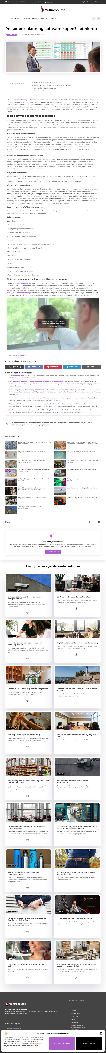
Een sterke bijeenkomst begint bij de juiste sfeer (76, 735)
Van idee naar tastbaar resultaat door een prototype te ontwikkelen (81, 452)
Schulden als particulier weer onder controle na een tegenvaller (34, 470)
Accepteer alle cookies (62, 1043)
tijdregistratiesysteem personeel (24, 425)
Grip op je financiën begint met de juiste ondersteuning (26, 827)
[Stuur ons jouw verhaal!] (53, 535)
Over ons (35, 18)
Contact (54, 18)
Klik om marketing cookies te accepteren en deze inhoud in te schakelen (53, 323)
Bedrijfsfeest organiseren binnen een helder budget (82, 479)
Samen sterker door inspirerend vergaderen (28, 689)
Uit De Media (16, 18)
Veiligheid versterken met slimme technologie (72, 781)
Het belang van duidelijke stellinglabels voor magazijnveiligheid (28, 781)
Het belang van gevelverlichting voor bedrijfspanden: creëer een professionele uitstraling (43, 390)
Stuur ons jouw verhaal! (53, 542)
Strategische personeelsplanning (69, 423)
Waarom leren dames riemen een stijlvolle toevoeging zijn (76, 873)
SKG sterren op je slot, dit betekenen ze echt (81, 469)
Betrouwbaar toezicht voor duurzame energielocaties (30, 507)
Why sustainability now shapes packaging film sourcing (82, 461)
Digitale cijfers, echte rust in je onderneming (77, 643)
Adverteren (74, 1022)
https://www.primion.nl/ (16, 355)
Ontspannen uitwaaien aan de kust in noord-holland (77, 690)
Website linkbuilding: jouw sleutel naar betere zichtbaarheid (78, 1027)
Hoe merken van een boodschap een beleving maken (25, 644)
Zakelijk (11, 34)
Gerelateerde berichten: (42, 91)
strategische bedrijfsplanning (18, 293)
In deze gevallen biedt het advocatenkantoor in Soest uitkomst (83, 498)
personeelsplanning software (23, 100)
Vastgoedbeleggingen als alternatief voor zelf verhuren (33, 479)
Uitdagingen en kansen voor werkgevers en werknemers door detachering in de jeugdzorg (82, 443)
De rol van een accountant (19, 398)
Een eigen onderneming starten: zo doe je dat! (27, 965)
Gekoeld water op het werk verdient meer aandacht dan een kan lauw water (32, 488)
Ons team (45, 18)
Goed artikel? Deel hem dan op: (45, 88)
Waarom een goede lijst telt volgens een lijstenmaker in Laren (31, 461)
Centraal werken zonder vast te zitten (74, 597)
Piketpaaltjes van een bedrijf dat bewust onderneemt (31, 452)
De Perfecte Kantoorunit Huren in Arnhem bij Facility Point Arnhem (35, 410)
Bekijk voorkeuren (89, 1043)
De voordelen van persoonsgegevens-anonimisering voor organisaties (36, 382)
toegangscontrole (43, 425)
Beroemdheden (75, 1013)
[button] (101, 1034)
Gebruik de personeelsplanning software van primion (53, 85)
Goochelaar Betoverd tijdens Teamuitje (74, 918)
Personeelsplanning (19, 423)
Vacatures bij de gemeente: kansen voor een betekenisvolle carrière (35, 404)
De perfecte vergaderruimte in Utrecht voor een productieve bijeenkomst (77, 827)
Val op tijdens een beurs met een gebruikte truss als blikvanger (34, 443)
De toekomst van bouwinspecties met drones (82, 488)
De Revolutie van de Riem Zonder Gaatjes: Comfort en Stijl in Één (27, 919)
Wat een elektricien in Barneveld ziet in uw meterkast (32, 498)
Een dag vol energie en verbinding (24, 735)
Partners (26, 18)
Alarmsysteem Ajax (16, 376)
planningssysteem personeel (38, 423)
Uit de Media (74, 1016)
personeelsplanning (20, 283)
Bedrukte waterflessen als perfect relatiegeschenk (23, 873)
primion (53, 423)
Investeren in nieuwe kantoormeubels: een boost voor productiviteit (76, 965)
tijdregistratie (87, 423)
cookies (36, 1043)
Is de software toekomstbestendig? (45, 82)
